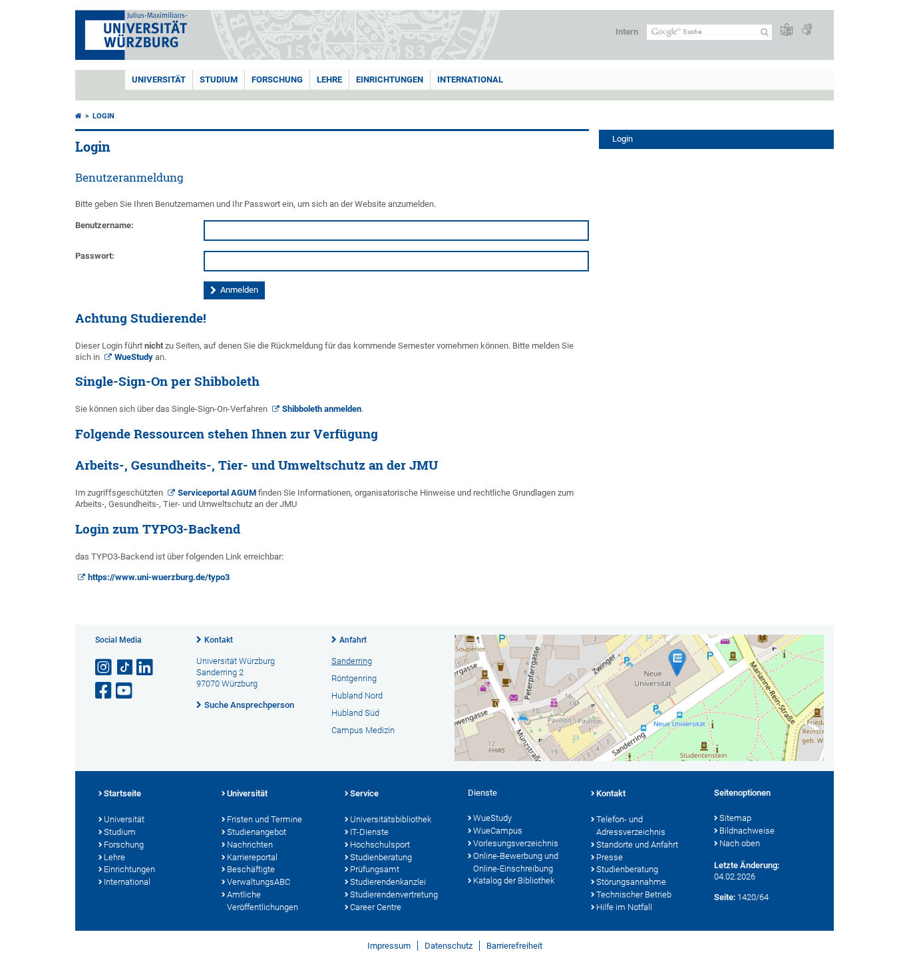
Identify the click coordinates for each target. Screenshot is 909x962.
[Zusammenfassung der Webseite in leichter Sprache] (787, 30)
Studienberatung (381, 857)
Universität (159, 79)
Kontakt (218, 640)
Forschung (277, 79)
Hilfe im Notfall (624, 907)
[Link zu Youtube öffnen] (125, 691)
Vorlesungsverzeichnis (515, 843)
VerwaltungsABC (258, 882)
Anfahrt (353, 640)
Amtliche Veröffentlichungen (262, 900)
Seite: (724, 897)
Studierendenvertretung (394, 894)
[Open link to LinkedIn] (145, 667)
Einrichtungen (389, 79)
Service (364, 793)
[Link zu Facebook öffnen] (104, 691)
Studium (219, 79)
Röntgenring (354, 678)
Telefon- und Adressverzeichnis (630, 825)
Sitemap (735, 818)
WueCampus (497, 831)
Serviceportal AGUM (217, 493)
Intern (627, 32)
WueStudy (133, 357)
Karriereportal (252, 857)
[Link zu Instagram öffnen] (104, 667)
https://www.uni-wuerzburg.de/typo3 (159, 577)
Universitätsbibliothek (390, 819)
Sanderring (351, 661)
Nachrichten (250, 845)
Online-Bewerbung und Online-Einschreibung (515, 862)
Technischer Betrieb (633, 894)
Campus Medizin (363, 730)
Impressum (389, 946)
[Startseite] (78, 116)
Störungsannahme (631, 882)
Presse (609, 857)
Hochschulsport (380, 845)
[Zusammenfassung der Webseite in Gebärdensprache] (806, 30)
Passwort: (94, 256)
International (470, 79)
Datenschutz (448, 946)
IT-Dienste (369, 832)
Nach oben (739, 843)
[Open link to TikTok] (125, 667)
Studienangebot (256, 832)
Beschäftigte (251, 869)
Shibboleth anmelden (321, 409)
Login (103, 116)
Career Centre (375, 907)
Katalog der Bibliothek (513, 880)
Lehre (329, 79)
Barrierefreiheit (514, 946)
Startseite (122, 793)
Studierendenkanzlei (388, 882)
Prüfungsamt (374, 869)
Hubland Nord (357, 696)
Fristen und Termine (264, 819)
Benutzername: (104, 225)
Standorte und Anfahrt (637, 845)
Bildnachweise (747, 831)
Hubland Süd (355, 713)
